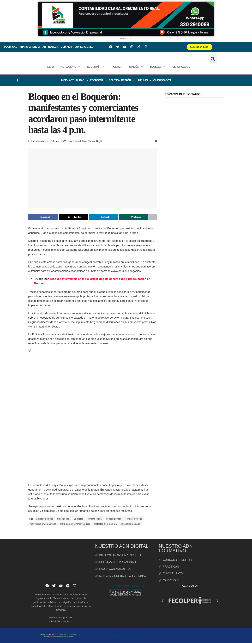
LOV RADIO (156, 635)
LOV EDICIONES (84, 46)
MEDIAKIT (66, 46)
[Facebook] (111, 47)
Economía (93, 66)
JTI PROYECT (50, 46)
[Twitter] (118, 47)
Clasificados (181, 66)
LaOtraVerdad (38, 141)
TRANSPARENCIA (30, 46)
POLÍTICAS (10, 46)
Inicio (50, 66)
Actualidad (68, 66)
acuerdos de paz (44, 518)
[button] (213, 59)
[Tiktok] (139, 47)
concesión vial (113, 518)
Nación (91, 141)
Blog (84, 141)
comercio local (95, 518)
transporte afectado (130, 523)
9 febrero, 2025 (58, 141)
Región (99, 141)
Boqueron (79, 518)
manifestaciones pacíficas (43, 523)
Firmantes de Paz (133, 518)
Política (117, 66)
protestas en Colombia (105, 523)
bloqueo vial (63, 518)
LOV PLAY (176, 635)
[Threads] (146, 47)
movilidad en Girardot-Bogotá (75, 523)
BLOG (95, 635)
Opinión (134, 66)
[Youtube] (125, 47)
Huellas (155, 66)
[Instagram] (132, 47)
